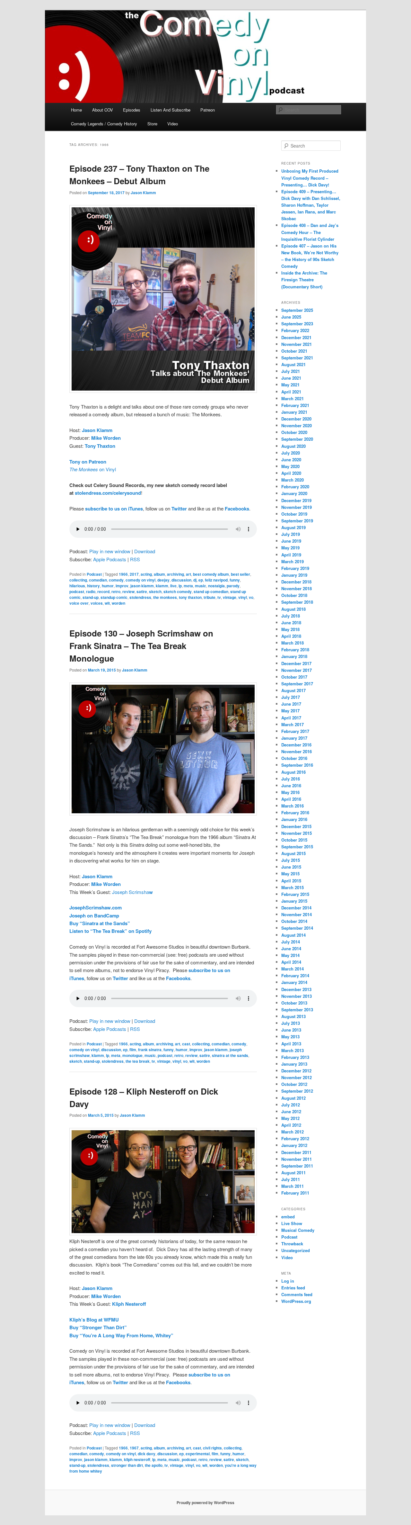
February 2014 (295, 975)
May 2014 (290, 955)
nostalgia (216, 586)
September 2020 (297, 439)
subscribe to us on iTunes (114, 508)
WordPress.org (296, 1301)
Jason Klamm (143, 192)
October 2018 (294, 595)
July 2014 (290, 942)
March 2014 (292, 969)
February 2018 (295, 649)
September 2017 (297, 684)
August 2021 (293, 364)
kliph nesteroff (137, 1459)
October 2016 (294, 758)
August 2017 (293, 690)
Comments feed (296, 1294)
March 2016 (292, 806)
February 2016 (295, 812)
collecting (78, 580)
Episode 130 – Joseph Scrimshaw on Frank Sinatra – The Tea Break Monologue (141, 645)
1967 (134, 1448)
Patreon (207, 110)
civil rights (212, 1448)
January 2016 (294, 819)
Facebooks (237, 508)
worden (118, 603)
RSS (135, 559)
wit (107, 603)
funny (235, 580)
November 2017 (296, 670)
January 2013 (294, 1064)
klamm (162, 586)
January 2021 (294, 412)
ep (200, 580)
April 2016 (291, 799)
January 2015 (294, 901)
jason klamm (142, 586)
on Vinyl (92, 469)
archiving (175, 574)
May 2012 (290, 1118)
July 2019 (290, 534)
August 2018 (293, 609)
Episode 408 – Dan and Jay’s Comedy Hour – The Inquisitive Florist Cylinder (309, 232)
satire (141, 591)
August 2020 (293, 446)
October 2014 (294, 921)
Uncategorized (295, 1250)
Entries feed (293, 1288)
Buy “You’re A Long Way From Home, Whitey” (121, 1335)
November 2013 (296, 996)
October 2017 (294, 677)
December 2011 (296, 1152)
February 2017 (295, 731)
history (93, 586)
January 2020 (294, 493)
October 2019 (294, 514)
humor (108, 586)
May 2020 (290, 466)
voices (97, 603)
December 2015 (296, 826)
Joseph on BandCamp (94, 915)
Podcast (94, 574)
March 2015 (292, 887)
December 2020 (296, 419)
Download (144, 551)
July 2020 (290, 453)
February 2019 (295, 568)
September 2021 (297, 358)
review (128, 591)
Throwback (292, 1244)
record (103, 591)
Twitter (179, 508)
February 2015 (295, 894)
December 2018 (296, 582)
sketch (155, 591)
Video (172, 124)
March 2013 (292, 1050)
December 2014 (296, 908)
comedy (116, 580)
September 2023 (297, 323)
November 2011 (296, 1159)
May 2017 (290, 711)
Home (76, 110)
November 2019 (296, 507)
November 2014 (296, 914)
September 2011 (297, 1166)
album (159, 574)
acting (146, 574)
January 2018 (294, 656)
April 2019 (291, 555)
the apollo (153, 1465)
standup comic (114, 597)
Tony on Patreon (87, 461)
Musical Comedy (297, 1230)
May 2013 (290, 1036)
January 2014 (294, 982)
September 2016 (297, 765)
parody (233, 586)
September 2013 (297, 1009)
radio (90, 591)
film (132, 1049)
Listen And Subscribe (170, 110)
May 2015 (290, 874)
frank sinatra (150, 1049)
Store (152, 124)
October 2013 (294, 1003)
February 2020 (295, 486)
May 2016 (290, 792)
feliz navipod (216, 580)
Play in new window (109, 551)
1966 (123, 574)
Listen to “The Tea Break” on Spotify (110, 930)
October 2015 (294, 840)
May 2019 (290, 548)
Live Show (291, 1223)
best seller (240, 574)
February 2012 (295, 1138)
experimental (198, 1454)
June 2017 (291, 704)
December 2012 (296, 1071)
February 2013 (295, 1057)
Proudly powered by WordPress (205, 1502)
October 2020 (294, 432)
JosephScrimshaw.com (95, 907)
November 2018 (296, 588)
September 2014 (297, 928)
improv (122, 586)
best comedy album (211, 574)
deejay (163, 580)
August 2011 (293, 1172)
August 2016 (293, 772)
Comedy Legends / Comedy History (104, 124)
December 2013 (296, 989)
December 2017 (296, 663)
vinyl (242, 597)
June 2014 (291, 948)
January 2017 (294, 738)
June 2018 (291, 622)
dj (195, 580)
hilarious (77, 586)
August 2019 (293, 527)
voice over (79, 603)
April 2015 (291, 881)
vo (251, 597)
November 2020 (296, 425)
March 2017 (292, 724)
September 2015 (297, 847)
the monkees (165, 597)
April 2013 (291, 1044)
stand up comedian (211, 591)
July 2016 (290, 779)
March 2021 (292, 398)
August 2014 (293, 935)
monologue (132, 1055)
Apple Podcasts (109, 559)
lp (180, 586)
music (200, 586)
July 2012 (290, 1105)
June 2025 (291, 317)
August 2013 (293, 1016)
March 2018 (292, 643)
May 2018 (290, 629)
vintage (229, 597)
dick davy (146, 1454)
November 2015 (296, 833)
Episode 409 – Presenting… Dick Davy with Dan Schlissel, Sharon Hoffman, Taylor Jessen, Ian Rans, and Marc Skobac (310, 205)
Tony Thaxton (100, 445)
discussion (181, 580)
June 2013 (291, 1030)
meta (188, 586)
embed (288, 1217)
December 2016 (296, 745)
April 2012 (291, 1125)
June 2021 (291, 378)
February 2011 (295, 1193)
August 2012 (293, 1098)
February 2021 (295, 405)
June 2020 (291, 459)
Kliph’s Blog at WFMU (94, 1319)
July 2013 (290, 1023)
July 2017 (290, 697)
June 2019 (291, 541)
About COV (102, 110)
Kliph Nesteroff (129, 1303)
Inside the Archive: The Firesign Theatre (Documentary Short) (304, 279)
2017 (134, 574)
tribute (209, 597)
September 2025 (297, 310)
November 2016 (296, 751)
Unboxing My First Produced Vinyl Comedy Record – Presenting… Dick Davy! (309, 177)
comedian (98, 580)
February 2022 (295, 330)
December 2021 (296, 337)
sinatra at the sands (230, 1055)
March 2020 (292, 480)
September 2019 (297, 521)
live (173, 586)
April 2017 (291, 718)
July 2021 (290, 371)
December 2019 (296, 500)
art (188, 574)
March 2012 (292, 1132)
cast (186, 1044)
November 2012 (296, 1077)
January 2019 (294, 575)
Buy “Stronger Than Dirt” (98, 1327)
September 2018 (297, 602)
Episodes (131, 110)
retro (115, 591)
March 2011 (292, 1186)
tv (219, 597)
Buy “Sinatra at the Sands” (99, 923)
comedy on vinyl (140, 580)
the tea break (138, 1061)
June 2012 (291, 1111)
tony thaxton (190, 597)
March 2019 (292, 561)
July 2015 (290, 860)
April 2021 (291, 392)
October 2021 (294, 351)
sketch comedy (177, 591)
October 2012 (294, 1084)
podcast (76, 591)
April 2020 (291, 473)
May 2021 (290, 385)
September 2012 (297, 1091)
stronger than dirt (127, 1465)
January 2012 (294, 1145)
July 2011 (290, 1179)
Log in (287, 1281)
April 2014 (291, 962)
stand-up (91, 597)
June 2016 (291, 785)
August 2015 (293, 853)
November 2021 (296, 344)
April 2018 (291, 636)
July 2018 (290, 616)
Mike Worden (106, 437)
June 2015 (291, 867)
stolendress (140, 597)
